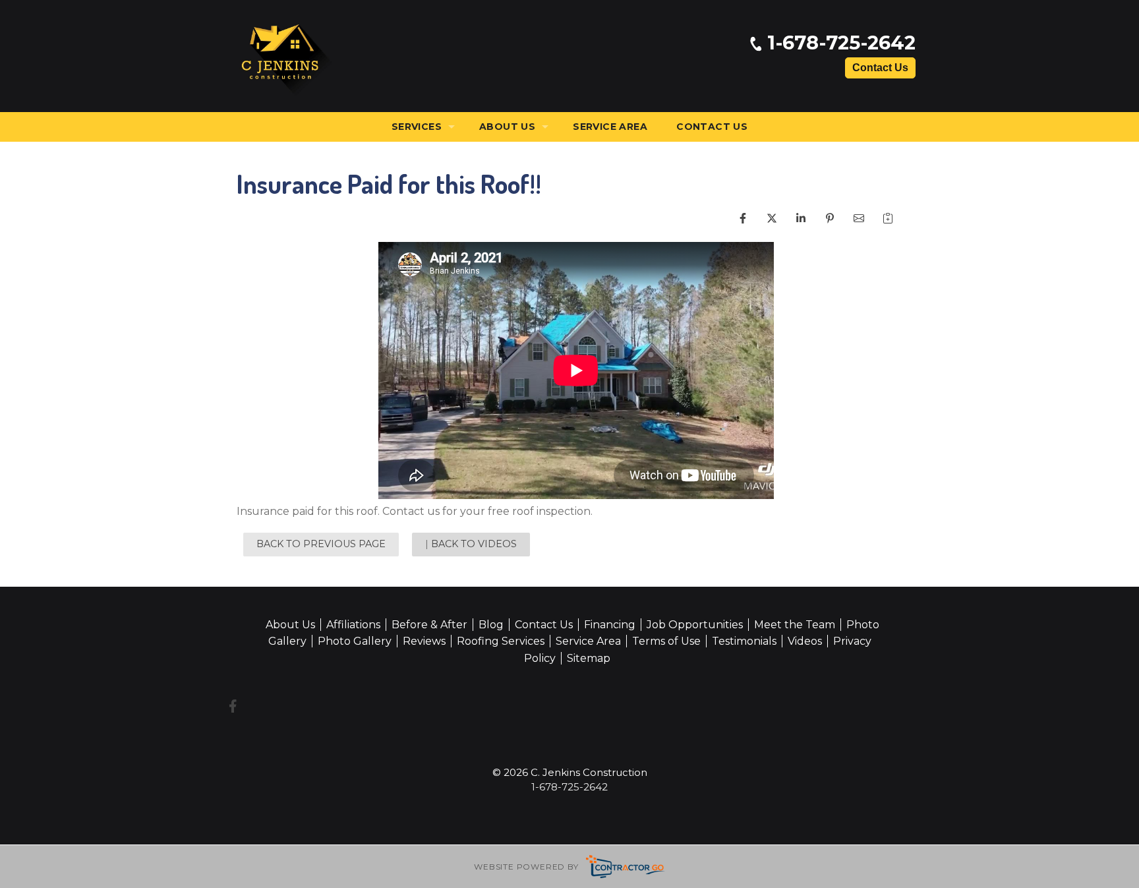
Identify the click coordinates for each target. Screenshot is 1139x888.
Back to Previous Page (321, 544)
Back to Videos (474, 544)
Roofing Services (500, 641)
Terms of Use (666, 641)
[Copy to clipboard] (899, 229)
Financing (609, 624)
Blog (491, 624)
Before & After (429, 624)
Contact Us (880, 67)
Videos (805, 641)
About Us (507, 127)
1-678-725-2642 (839, 43)
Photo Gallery (355, 641)
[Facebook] (233, 706)
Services (417, 127)
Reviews (424, 641)
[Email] (870, 229)
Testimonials (744, 641)
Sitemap (588, 658)
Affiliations (353, 624)
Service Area (610, 127)
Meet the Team (794, 624)
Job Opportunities (695, 624)
